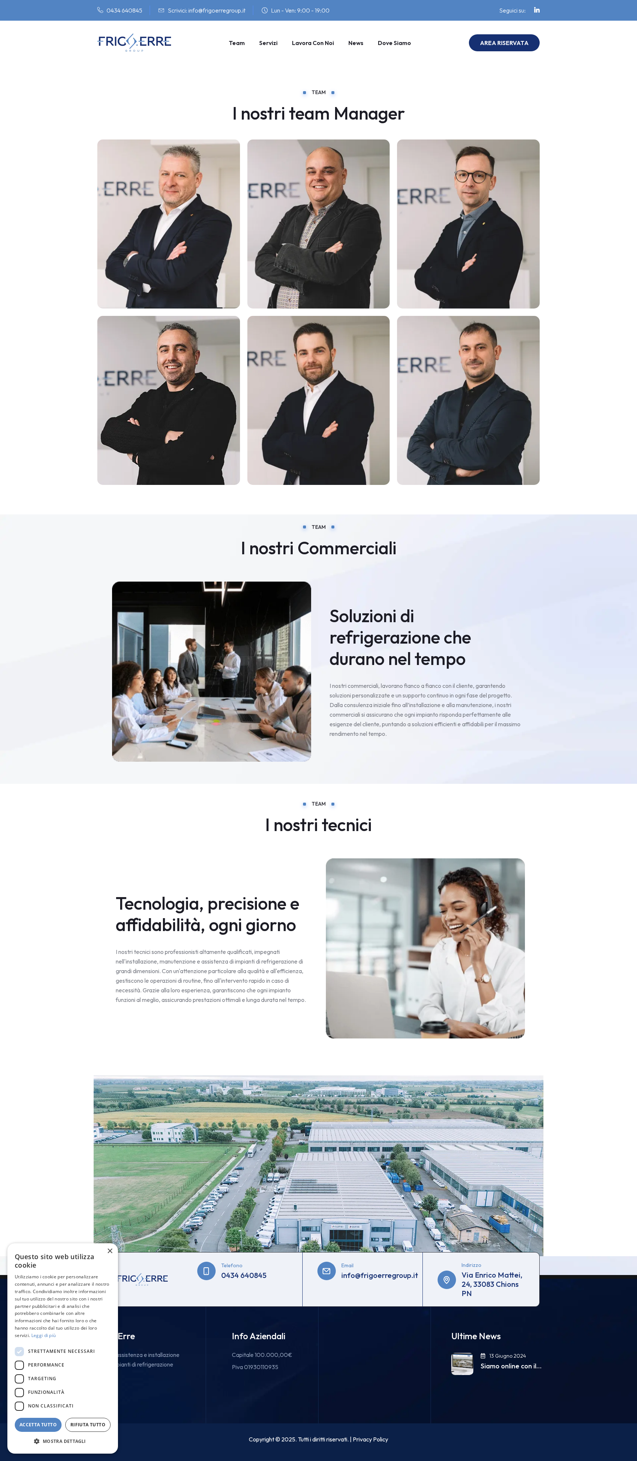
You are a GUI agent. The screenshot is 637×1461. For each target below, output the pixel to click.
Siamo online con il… (511, 1366)
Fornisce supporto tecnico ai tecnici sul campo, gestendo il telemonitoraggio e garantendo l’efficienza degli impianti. (467, 285)
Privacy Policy (370, 1439)
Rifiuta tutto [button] (87, 1425)
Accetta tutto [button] (38, 1425)
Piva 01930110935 (255, 1367)
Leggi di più (43, 1335)
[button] (63, 1441)
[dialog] (62, 1348)
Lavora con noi (313, 42)
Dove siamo (394, 42)
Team (237, 42)
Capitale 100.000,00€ (262, 1354)
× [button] (109, 1251)
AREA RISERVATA (504, 42)
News (355, 42)
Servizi (268, 42)
